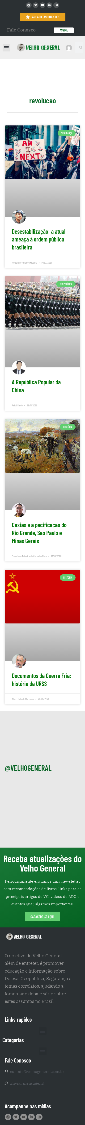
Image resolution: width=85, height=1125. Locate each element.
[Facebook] (29, 5)
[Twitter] (35, 5)
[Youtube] (42, 5)
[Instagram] (56, 5)
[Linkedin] (49, 5)
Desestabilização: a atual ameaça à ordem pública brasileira (38, 239)
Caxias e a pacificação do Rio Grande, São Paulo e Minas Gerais (39, 532)
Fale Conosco (21, 30)
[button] (6, 47)
